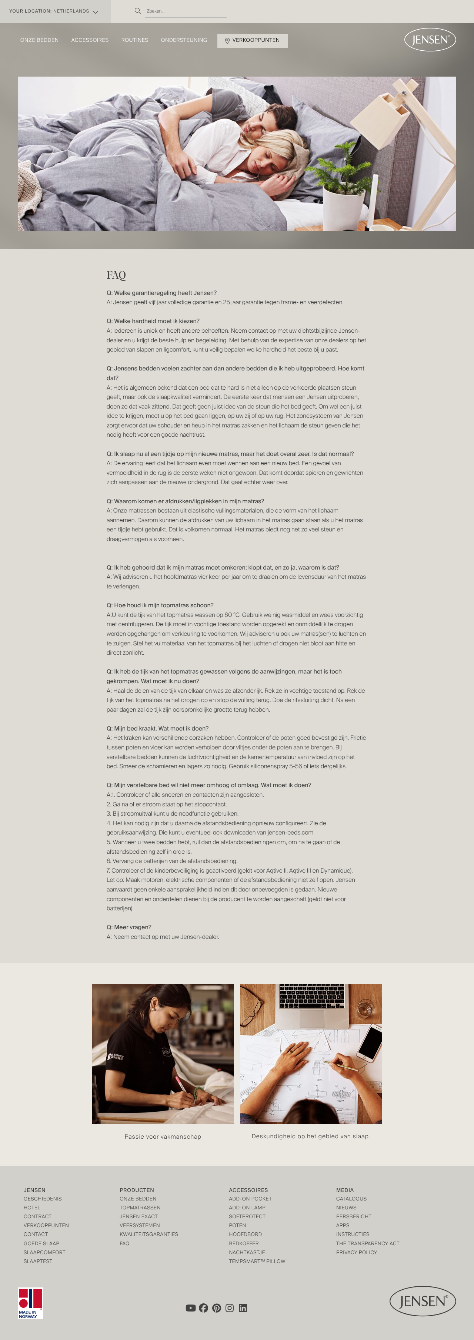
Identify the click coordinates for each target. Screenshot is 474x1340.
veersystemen (140, 1226)
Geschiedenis (43, 1199)
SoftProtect (247, 1217)
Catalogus (351, 1199)
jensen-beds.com (291, 833)
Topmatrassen (140, 1208)
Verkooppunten (256, 40)
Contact (36, 1235)
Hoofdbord (245, 1235)
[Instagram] (230, 1308)
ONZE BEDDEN (138, 1199)
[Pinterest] (216, 1308)
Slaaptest (38, 1262)
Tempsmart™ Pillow (257, 1262)
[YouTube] (190, 1308)
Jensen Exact (139, 1217)
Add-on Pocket (250, 1199)
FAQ (125, 1244)
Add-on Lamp (247, 1208)
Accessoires (90, 40)
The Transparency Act (368, 1244)
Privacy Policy (356, 1253)
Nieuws (346, 1208)
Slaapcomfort (45, 1253)
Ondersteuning (184, 40)
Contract (38, 1217)
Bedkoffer (244, 1244)
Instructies (353, 1235)
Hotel (32, 1208)
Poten (237, 1226)
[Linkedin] (243, 1308)
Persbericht (354, 1217)
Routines (134, 40)
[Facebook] (203, 1308)
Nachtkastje (247, 1253)
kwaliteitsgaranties (149, 1235)
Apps (343, 1226)
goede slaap (41, 1244)
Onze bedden (39, 40)
